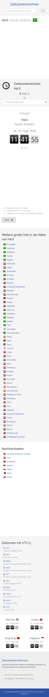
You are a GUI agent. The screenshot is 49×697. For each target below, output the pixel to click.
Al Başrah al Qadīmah (16, 286)
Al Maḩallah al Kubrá (15, 437)
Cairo (9, 402)
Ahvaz (9, 337)
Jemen (9, 477)
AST (12, 549)
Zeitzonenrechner (24, 4)
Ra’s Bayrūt (12, 387)
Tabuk (10, 256)
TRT (8, 608)
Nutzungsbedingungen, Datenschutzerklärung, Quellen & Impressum (24, 693)
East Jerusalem (13, 333)
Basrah (10, 283)
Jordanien (11, 461)
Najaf (9, 267)
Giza (9, 406)
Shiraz (9, 425)
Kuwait (10, 465)
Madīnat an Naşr (14, 394)
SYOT (12, 595)
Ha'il (7, 219)
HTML (25, 148)
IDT (12, 582)
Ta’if (9, 325)
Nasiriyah (11, 263)
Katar (9, 473)
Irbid (9, 340)
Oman (9, 469)
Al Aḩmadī (11, 271)
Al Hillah (10, 279)
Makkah (10, 317)
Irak (8, 457)
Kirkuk (10, 429)
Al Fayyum (11, 421)
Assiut (9, 375)
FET (17, 575)
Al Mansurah (12, 433)
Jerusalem (11, 329)
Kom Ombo (12, 360)
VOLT (10, 601)
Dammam (11, 313)
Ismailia (10, 371)
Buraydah (11, 244)
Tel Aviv (10, 348)
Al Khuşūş (11, 398)
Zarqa (9, 302)
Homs (9, 417)
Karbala (10, 290)
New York (10, 619)
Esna (9, 356)
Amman (10, 298)
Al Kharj (10, 275)
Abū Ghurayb (12, 294)
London (35, 619)
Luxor (9, 352)
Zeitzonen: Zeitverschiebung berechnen (19, 675)
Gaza (9, 344)
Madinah (10, 252)
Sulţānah (11, 248)
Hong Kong (10, 638)
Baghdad (11, 306)
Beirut (9, 383)
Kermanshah (12, 390)
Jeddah (10, 321)
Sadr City (10, 310)
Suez (9, 363)
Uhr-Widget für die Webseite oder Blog (18, 678)
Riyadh (10, 260)
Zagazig (10, 410)
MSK (9, 588)
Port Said (11, 379)
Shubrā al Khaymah (15, 414)
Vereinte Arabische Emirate (18, 454)
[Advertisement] (24, 51)
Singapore (35, 638)
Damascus (11, 367)
